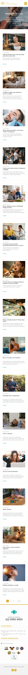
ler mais (4, 64)
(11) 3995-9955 (14, 619)
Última (19, 601)
